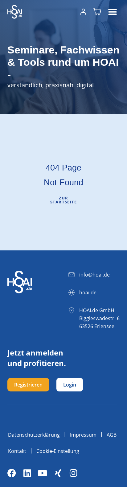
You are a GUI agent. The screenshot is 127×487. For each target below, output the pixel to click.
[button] (113, 12)
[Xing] (58, 473)
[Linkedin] (27, 473)
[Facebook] (11, 473)
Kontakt (17, 451)
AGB (112, 434)
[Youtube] (42, 473)
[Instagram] (73, 473)
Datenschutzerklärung (34, 434)
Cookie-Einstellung (57, 451)
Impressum (83, 434)
